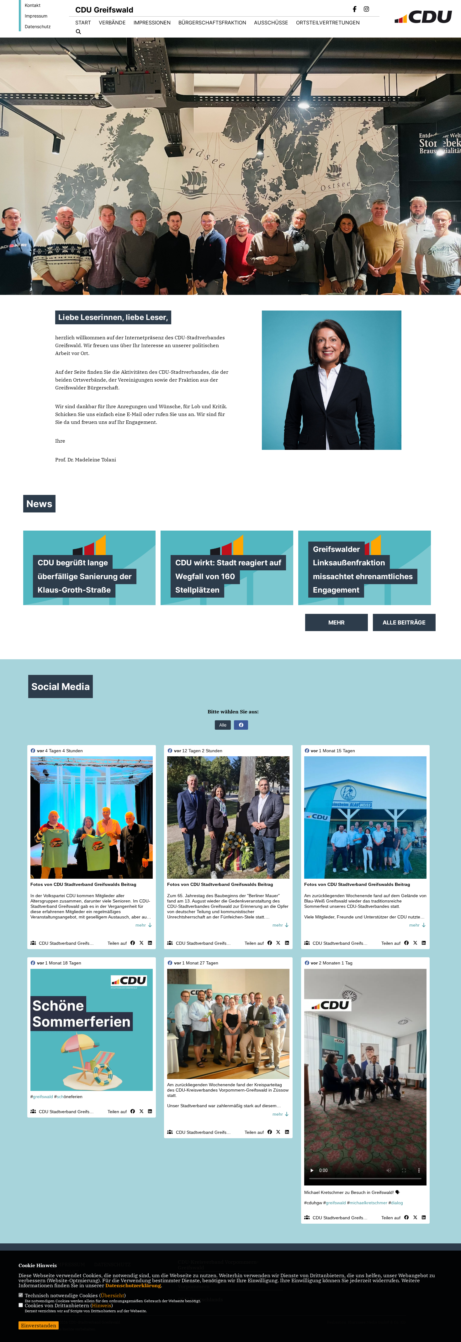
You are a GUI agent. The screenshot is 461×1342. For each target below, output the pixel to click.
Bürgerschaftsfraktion (212, 22)
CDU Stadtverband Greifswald (68, 943)
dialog (397, 1202)
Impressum (36, 15)
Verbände (112, 22)
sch (60, 1096)
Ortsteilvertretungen (328, 22)
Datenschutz (38, 26)
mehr (141, 925)
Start (83, 22)
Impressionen (152, 22)
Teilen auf (117, 943)
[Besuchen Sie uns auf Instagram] (366, 10)
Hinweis (101, 1305)
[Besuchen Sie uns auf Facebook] (355, 10)
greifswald (43, 1096)
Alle (222, 725)
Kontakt (32, 5)
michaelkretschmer (368, 1202)
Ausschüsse (271, 22)
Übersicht (112, 1295)
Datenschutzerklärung (133, 1285)
